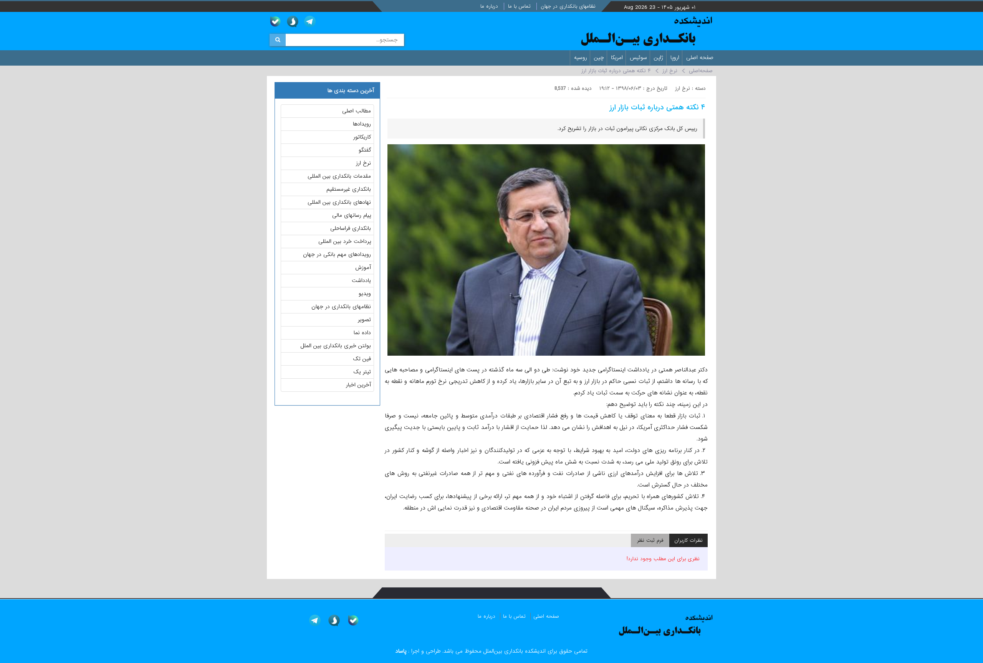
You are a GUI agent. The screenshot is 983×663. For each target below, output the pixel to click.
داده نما (362, 332)
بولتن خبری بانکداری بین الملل (336, 345)
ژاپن (659, 57)
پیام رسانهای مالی (351, 215)
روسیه (581, 57)
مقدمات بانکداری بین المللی (339, 176)
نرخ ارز (669, 70)
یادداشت (361, 280)
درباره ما (490, 6)
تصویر (364, 319)
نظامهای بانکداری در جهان (569, 6)
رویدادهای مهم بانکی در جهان (337, 254)
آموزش (363, 267)
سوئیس (639, 57)
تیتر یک (362, 372)
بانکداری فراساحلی (350, 228)
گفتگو (365, 150)
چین (600, 57)
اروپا (675, 57)
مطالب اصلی (356, 111)
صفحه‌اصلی (701, 70)
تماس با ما (520, 6)
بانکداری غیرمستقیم (348, 189)
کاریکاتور (362, 137)
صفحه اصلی (700, 57)
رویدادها (362, 124)
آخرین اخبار (358, 385)
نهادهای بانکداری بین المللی (339, 202)
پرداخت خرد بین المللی (344, 241)
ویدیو (365, 293)
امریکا (618, 57)
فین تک (362, 359)
